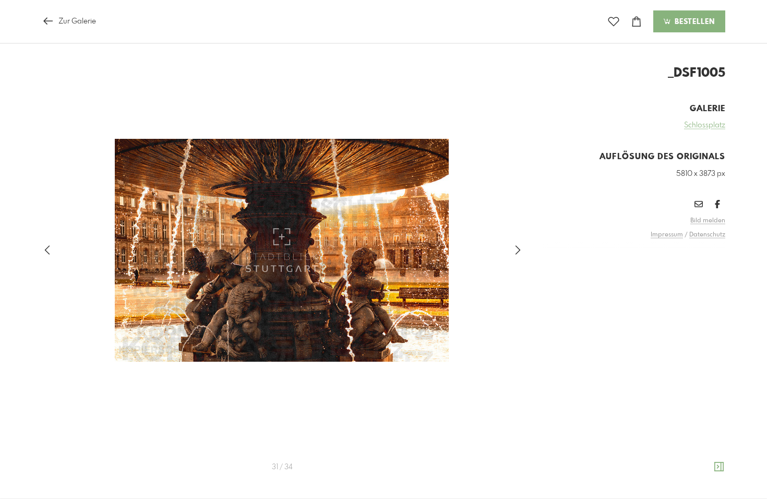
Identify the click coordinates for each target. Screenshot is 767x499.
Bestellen (693, 22)
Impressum (667, 235)
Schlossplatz (704, 125)
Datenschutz (707, 235)
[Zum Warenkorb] (636, 22)
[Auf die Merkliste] (613, 22)
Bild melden (707, 221)
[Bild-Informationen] (719, 467)
